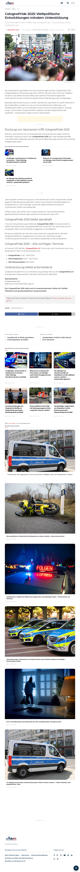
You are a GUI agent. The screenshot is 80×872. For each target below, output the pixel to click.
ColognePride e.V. (32, 248)
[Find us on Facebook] (54, 855)
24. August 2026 (48, 165)
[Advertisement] (40, 119)
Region (14, 9)
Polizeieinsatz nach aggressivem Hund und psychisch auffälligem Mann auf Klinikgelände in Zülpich (40, 474)
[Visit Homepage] (10, 3)
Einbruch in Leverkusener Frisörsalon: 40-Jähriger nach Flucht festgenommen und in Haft (58, 160)
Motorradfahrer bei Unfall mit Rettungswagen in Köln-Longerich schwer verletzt (40, 408)
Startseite (7, 9)
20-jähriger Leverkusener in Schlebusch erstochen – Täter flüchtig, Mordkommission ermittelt (21, 160)
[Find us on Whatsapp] (54, 859)
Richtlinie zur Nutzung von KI (15, 861)
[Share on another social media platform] (73, 314)
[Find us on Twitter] (61, 855)
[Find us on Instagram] (57, 855)
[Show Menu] (61, 3)
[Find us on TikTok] (68, 855)
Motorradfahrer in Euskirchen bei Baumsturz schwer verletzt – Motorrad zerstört (35, 536)
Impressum (25, 855)
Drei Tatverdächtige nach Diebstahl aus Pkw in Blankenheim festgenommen (33, 722)
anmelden (12, 423)
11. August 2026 (59, 416)
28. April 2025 (26, 30)
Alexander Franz (13, 30)
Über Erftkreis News (12, 855)
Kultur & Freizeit (42, 30)
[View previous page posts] (38, 193)
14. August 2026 (11, 185)
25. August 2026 (11, 165)
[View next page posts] (41, 193)
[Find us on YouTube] (64, 855)
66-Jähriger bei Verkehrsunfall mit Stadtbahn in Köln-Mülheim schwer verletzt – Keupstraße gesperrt (19, 180)
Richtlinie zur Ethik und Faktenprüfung (19, 858)
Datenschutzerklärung (39, 855)
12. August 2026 (35, 416)
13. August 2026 (10, 416)
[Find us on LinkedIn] (71, 855)
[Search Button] (68, 3)
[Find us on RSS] (57, 859)
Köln (18, 9)
